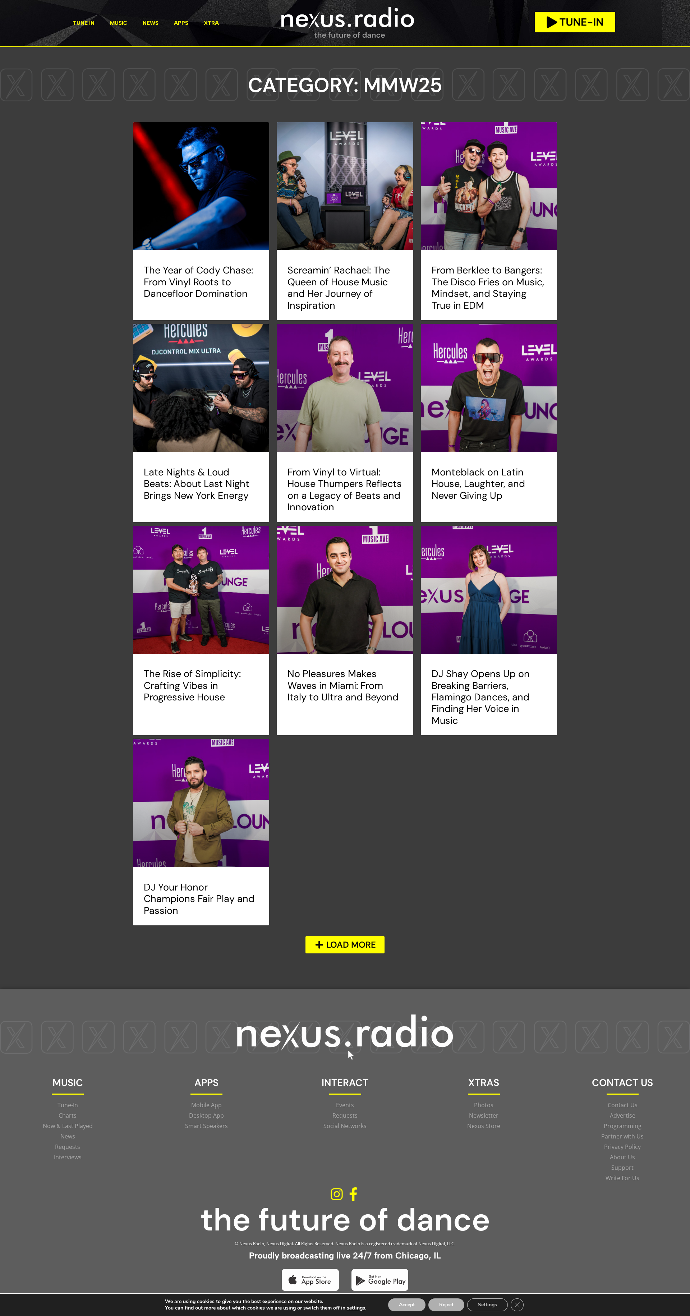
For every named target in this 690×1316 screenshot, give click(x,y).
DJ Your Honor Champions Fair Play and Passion (199, 899)
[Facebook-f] (353, 1194)
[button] (345, 944)
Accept (407, 1304)
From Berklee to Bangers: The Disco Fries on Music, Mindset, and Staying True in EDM (488, 287)
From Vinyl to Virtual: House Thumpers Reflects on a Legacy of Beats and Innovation (345, 489)
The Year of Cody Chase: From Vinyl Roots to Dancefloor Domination (198, 282)
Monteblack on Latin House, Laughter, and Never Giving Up (478, 484)
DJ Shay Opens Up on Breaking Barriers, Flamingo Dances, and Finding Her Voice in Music (481, 697)
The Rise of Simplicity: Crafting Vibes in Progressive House (192, 685)
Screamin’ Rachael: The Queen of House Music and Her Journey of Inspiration (339, 287)
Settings (487, 1304)
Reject (446, 1304)
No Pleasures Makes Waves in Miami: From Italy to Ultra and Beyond (343, 685)
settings (356, 1308)
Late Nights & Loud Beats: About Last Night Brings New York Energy (196, 484)
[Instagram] (336, 1194)
